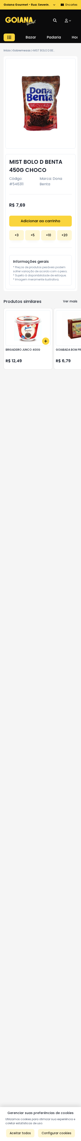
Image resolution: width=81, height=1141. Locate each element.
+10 (48, 235)
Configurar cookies (56, 1133)
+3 (17, 235)
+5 (33, 235)
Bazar (31, 37)
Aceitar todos (20, 1133)
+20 (64, 235)
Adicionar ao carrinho (40, 221)
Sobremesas (22, 50)
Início (7, 50)
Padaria (54, 37)
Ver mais (70, 301)
